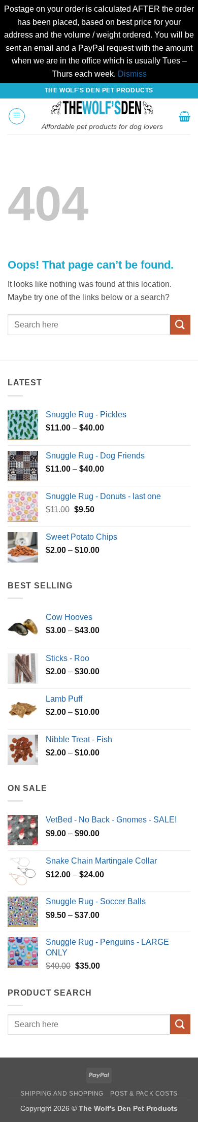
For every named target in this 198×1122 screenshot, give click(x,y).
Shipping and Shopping (62, 1093)
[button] (17, 116)
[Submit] (180, 325)
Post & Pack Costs (143, 1093)
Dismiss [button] (132, 74)
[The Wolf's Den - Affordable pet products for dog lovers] (102, 107)
